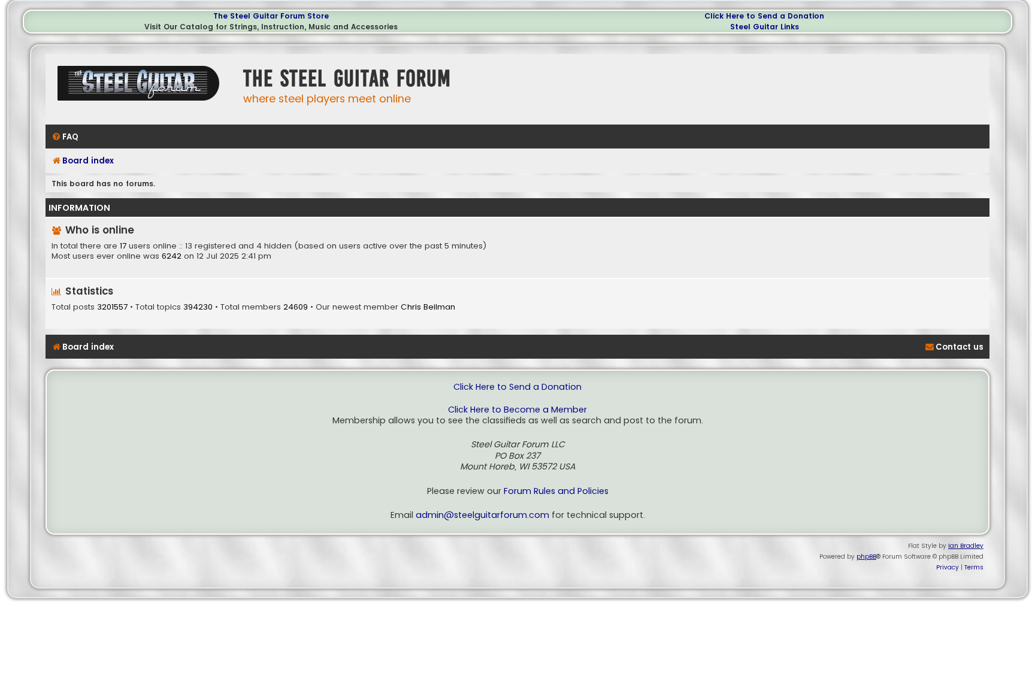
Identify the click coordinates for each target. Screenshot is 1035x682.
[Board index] (141, 88)
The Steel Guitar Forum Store (271, 16)
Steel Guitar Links (764, 27)
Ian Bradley (965, 545)
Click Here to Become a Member (517, 410)
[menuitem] (65, 137)
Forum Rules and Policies (556, 491)
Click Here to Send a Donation (764, 16)
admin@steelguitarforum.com (482, 515)
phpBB (866, 556)
